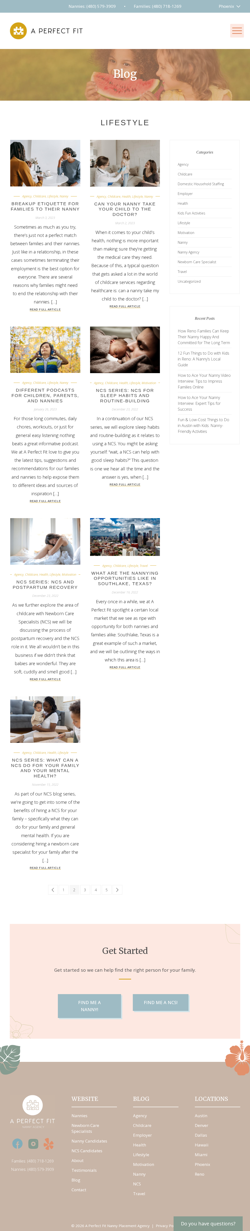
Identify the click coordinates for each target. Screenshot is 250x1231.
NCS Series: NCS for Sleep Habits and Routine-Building (125, 395)
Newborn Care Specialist (197, 262)
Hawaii (201, 1145)
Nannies (79, 1115)
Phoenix (226, 6)
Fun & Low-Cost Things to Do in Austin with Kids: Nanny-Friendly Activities (203, 425)
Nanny (64, 196)
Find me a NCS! (160, 1002)
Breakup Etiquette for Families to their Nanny (45, 206)
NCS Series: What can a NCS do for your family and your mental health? (45, 768)
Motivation (149, 383)
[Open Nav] (237, 31)
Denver (201, 1125)
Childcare (39, 196)
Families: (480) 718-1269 (157, 6)
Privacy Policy (167, 1225)
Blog (76, 1180)
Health (126, 196)
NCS (137, 1184)
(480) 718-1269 (40, 1161)
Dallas (201, 1135)
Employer (185, 193)
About (77, 1160)
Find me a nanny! (89, 1005)
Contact (79, 1189)
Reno (199, 1174)
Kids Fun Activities (191, 213)
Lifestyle (52, 196)
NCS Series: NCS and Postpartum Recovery (45, 585)
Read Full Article (45, 309)
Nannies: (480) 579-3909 (92, 6)
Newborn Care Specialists (85, 1128)
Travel (144, 565)
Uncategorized (189, 281)
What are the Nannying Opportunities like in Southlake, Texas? (125, 578)
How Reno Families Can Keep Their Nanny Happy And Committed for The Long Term (204, 336)
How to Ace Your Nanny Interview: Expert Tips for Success (199, 403)
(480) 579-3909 (40, 1169)
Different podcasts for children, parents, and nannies (45, 395)
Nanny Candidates (89, 1141)
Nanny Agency (188, 252)
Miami (201, 1154)
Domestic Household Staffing (201, 184)
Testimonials (84, 1170)
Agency (27, 196)
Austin (201, 1115)
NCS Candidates (87, 1150)
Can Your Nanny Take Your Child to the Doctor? (125, 209)
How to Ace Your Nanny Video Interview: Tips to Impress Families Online (204, 381)
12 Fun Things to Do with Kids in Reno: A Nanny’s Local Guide (203, 359)
